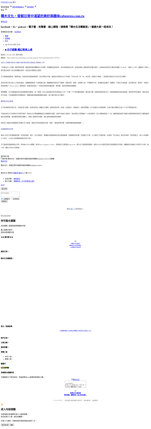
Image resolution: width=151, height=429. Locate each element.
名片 (6, 41)
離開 (11, 425)
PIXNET (60, 400)
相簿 (6, 36)
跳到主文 (4, 22)
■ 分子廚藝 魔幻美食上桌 (18, 49)
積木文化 (4, 161)
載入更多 (4, 189)
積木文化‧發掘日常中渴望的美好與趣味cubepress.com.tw (43, 16)
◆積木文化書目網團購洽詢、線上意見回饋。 (75, 244)
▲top (3, 185)
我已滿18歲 (5, 425)
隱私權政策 (87, 400)
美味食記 (17, 179)
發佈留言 (4, 201)
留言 (20, 173)
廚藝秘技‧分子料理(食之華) (24, 181)
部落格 (7, 38)
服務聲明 (95, 400)
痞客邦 (15, 173)
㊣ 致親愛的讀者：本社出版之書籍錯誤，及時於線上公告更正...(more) (75, 330)
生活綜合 (17, 32)
